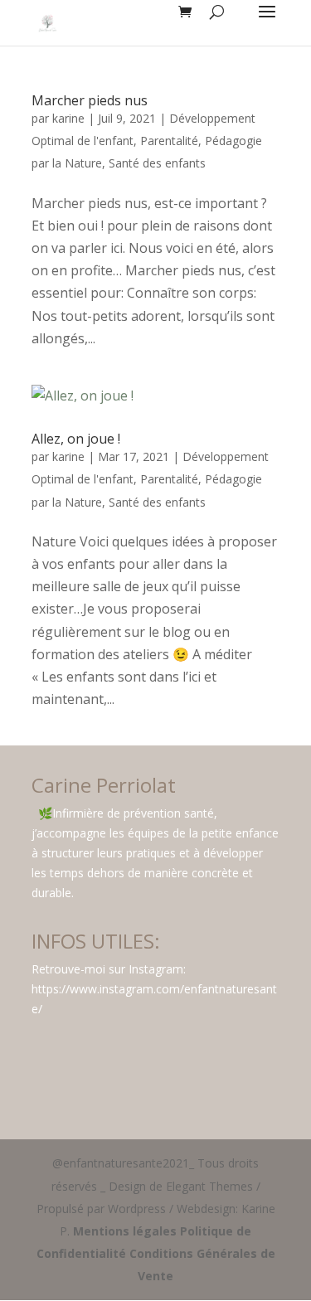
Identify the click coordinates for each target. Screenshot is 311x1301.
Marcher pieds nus (90, 100)
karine (68, 118)
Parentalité (169, 140)
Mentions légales (125, 1231)
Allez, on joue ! (76, 439)
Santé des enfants (157, 163)
